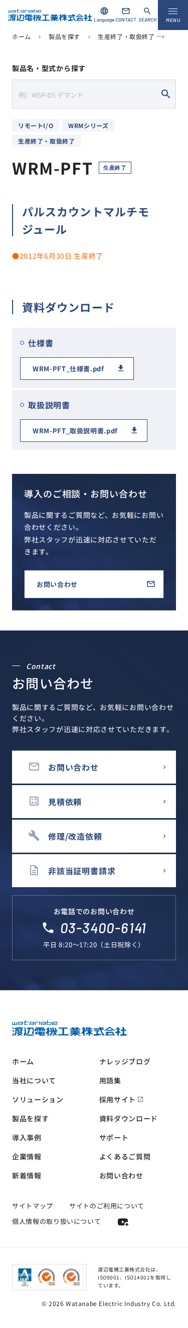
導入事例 (27, 1137)
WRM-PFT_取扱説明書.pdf (75, 430)
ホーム (21, 36)
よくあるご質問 (125, 1156)
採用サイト (121, 1099)
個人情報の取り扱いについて (56, 1221)
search (166, 94)
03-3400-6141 (103, 927)
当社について (34, 1080)
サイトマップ (32, 1205)
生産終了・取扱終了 (126, 36)
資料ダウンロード (128, 1118)
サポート (114, 1137)
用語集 (110, 1080)
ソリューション (38, 1099)
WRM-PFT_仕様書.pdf (68, 368)
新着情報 (27, 1175)
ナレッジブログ (125, 1061)
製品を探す (64, 36)
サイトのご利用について (106, 1205)
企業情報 (27, 1156)
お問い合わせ (57, 584)
